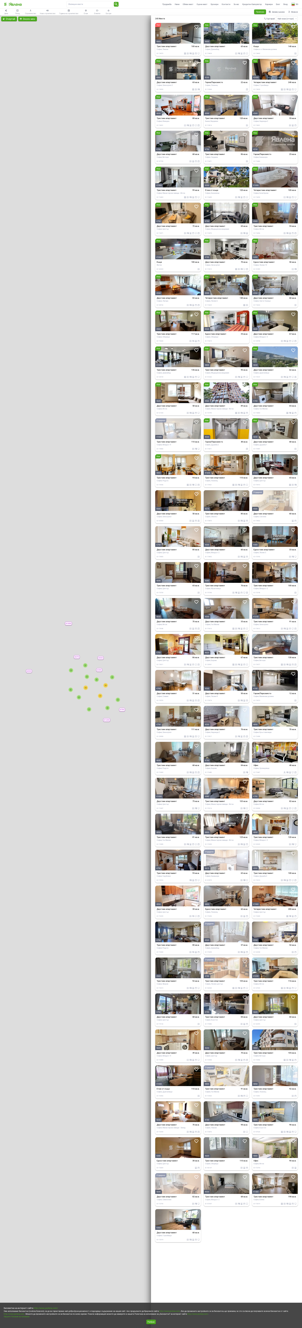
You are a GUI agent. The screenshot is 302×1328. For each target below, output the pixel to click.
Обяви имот (188, 4)
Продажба (166, 4)
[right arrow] (197, 33)
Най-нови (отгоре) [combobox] (286, 19)
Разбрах (151, 1322)
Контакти (226, 4)
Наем (177, 4)
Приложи (260, 12)
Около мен (29, 19)
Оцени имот (202, 4)
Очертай (10, 19)
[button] (106, 720)
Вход (285, 4)
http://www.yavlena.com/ (46, 1308)
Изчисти (294, 12)
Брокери (214, 4)
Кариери (269, 4)
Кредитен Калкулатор (252, 4)
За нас (236, 4)
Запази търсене (278, 12)
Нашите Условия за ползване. (17, 1316)
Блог (278, 4)
